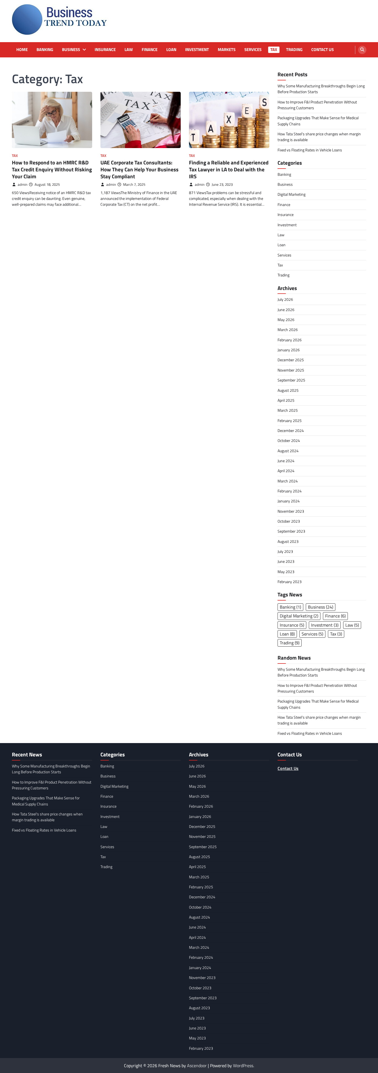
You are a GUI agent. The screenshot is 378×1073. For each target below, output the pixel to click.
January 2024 (289, 501)
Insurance (105, 50)
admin (22, 184)
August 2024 (288, 451)
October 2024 (289, 441)
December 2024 (291, 431)
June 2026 (286, 310)
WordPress (243, 1065)
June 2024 (286, 461)
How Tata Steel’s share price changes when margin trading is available (319, 137)
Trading (294, 50)
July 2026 (285, 299)
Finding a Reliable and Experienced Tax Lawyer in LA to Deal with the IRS (228, 169)
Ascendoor (197, 1065)
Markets (226, 50)
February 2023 (290, 582)
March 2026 (288, 330)
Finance (149, 50)
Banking (45, 50)
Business (71, 50)
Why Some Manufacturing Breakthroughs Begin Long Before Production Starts (321, 89)
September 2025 (291, 380)
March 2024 (288, 481)
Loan (171, 50)
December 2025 (291, 360)
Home (22, 50)
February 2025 (290, 421)
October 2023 (289, 521)
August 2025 (288, 390)
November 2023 (291, 511)
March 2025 (288, 410)
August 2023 (288, 541)
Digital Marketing (291, 194)
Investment (197, 50)
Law (129, 50)
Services (253, 50)
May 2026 (286, 320)
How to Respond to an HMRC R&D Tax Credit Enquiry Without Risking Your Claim (52, 169)
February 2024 (290, 491)
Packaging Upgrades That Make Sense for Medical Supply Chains (318, 121)
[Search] (362, 50)
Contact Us (322, 50)
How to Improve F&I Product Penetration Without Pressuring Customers (317, 105)
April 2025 (286, 400)
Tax (273, 50)
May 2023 (286, 572)
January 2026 (289, 350)
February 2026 (290, 340)
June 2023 (286, 561)
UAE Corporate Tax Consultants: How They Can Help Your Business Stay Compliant (139, 169)
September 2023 (291, 531)
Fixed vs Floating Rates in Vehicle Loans (310, 150)
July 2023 (285, 551)
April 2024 (286, 471)
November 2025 (291, 370)
